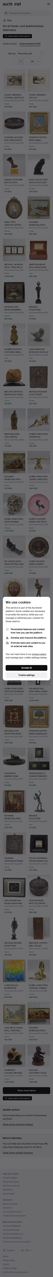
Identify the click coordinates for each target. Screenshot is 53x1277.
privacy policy (39, 654)
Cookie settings (27, 675)
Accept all (26, 667)
